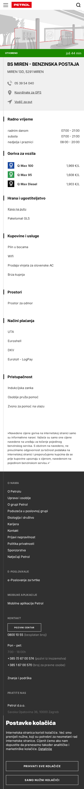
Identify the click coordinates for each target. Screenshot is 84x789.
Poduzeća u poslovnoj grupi (28, 511)
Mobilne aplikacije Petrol (25, 603)
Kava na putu (17, 209)
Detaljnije (45, 749)
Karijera (13, 524)
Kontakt (13, 531)
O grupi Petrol (18, 504)
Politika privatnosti (21, 544)
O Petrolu (14, 491)
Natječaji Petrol (19, 557)
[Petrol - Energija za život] (21, 5)
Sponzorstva (17, 550)
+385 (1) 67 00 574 (21, 658)
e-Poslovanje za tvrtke (24, 580)
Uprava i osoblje (19, 498)
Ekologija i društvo (21, 517)
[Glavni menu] (6, 5)
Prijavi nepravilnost (21, 537)
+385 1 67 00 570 (20, 665)
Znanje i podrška (19, 678)
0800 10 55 (15, 635)
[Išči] (78, 5)
